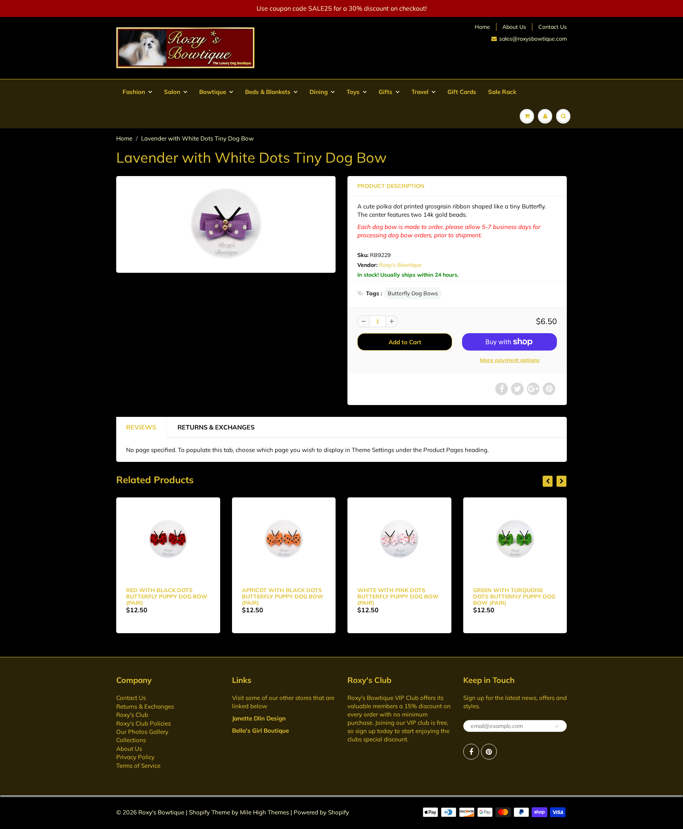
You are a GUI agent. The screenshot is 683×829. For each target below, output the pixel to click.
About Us (514, 26)
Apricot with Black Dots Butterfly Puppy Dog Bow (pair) (282, 596)
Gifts (385, 92)
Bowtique (212, 92)
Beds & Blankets (268, 92)
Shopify (199, 812)
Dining (318, 92)
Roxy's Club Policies (143, 723)
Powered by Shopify (321, 812)
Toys (353, 92)
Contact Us (552, 26)
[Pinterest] (489, 752)
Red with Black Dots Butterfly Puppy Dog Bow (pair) (167, 596)
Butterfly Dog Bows (413, 293)
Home (482, 26)
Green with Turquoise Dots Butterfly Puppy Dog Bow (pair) (514, 596)
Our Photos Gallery (142, 731)
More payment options (510, 360)
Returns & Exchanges (216, 427)
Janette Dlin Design (259, 718)
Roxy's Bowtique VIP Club (383, 697)
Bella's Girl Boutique (260, 730)
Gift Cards (461, 92)
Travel (419, 92)
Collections (131, 740)
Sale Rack (502, 92)
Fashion (134, 92)
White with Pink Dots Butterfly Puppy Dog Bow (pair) (398, 596)
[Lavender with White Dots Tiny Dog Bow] (226, 223)
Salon (172, 92)
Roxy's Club (132, 714)
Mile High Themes (264, 812)
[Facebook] (471, 752)
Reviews (141, 427)
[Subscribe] (557, 726)
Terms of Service (138, 765)
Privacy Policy (135, 757)
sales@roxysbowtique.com (533, 38)
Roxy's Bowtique (400, 264)
